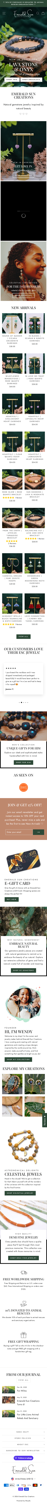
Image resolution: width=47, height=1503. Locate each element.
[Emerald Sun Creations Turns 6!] (8, 1400)
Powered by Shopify (23, 1501)
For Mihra (22, 1390)
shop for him (23, 762)
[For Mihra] (8, 1389)
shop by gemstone (23, 970)
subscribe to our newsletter (23, 1451)
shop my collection (18, 1059)
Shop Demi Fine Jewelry (23, 1258)
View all (23, 636)
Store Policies (23, 1438)
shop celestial (23, 295)
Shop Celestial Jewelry (20, 1193)
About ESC (23, 1444)
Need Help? (23, 1432)
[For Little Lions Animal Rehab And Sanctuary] (8, 1413)
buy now (11, 899)
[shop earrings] (23, 151)
